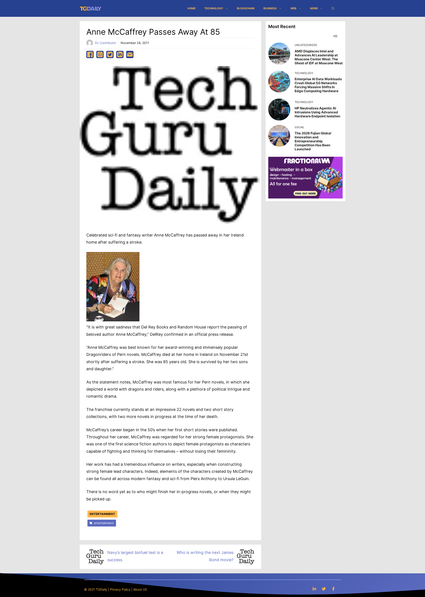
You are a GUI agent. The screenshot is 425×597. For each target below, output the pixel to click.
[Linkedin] (314, 589)
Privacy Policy (120, 589)
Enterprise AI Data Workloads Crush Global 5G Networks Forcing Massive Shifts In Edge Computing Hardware (318, 85)
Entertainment (102, 514)
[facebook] (90, 54)
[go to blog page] (335, 36)
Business (270, 8)
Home (191, 8)
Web (293, 8)
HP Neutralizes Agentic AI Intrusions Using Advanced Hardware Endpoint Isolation (317, 112)
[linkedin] (120, 54)
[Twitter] (324, 589)
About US (140, 589)
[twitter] (110, 54)
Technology (213, 8)
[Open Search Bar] (333, 8)
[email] (129, 54)
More (314, 8)
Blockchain (246, 8)
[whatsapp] (100, 54)
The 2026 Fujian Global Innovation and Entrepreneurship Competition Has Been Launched (313, 141)
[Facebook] (333, 589)
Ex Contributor (105, 43)
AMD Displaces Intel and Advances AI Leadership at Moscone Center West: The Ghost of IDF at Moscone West (319, 57)
